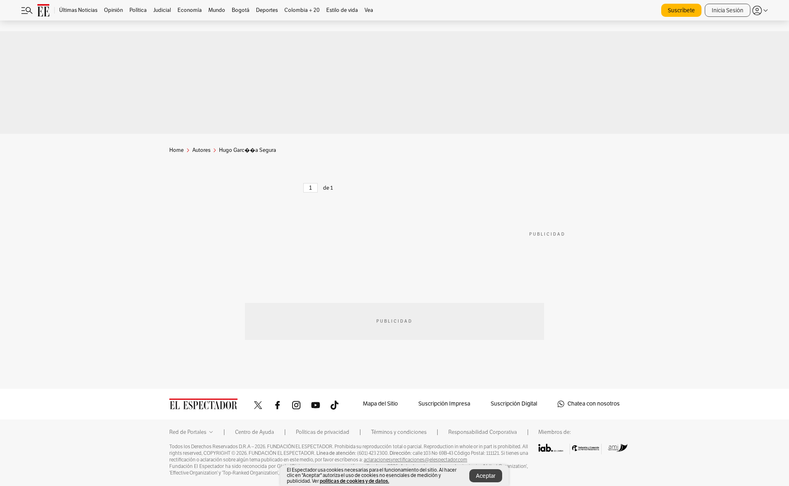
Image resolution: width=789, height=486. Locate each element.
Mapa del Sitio (380, 403)
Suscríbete (681, 10)
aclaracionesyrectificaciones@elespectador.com (415, 460)
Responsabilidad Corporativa (482, 432)
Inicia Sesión (727, 10)
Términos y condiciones (399, 432)
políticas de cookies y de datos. (354, 481)
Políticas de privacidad (322, 432)
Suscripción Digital (514, 403)
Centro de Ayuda (254, 432)
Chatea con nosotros (594, 403)
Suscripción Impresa (444, 403)
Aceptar (486, 475)
